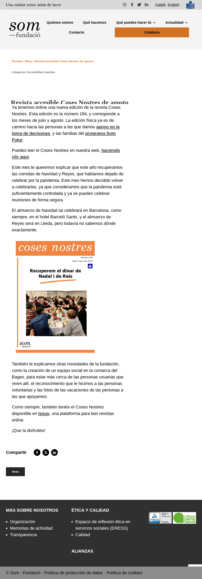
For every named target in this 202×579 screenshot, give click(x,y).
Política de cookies (124, 572)
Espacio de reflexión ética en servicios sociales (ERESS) (102, 525)
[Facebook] (37, 452)
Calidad (82, 534)
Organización (22, 521)
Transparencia (23, 534)
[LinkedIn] (54, 452)
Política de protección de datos (73, 572)
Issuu (43, 413)
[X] (45, 452)
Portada (17, 61)
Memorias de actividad (31, 528)
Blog (28, 61)
